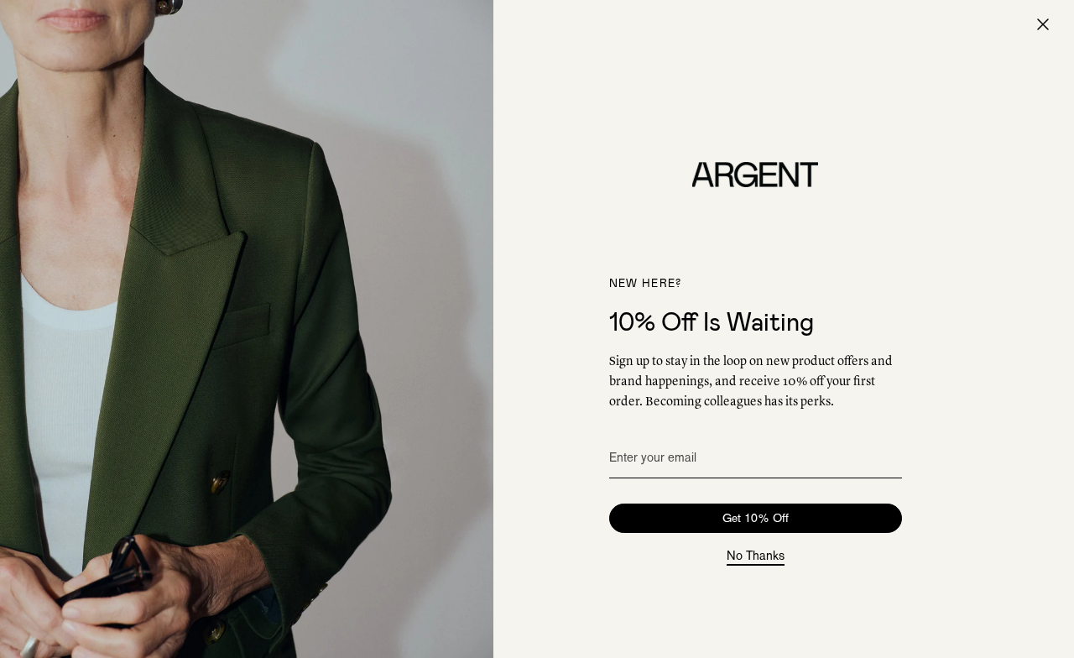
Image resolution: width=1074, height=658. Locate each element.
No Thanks (756, 556)
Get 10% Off (755, 518)
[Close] (1043, 24)
